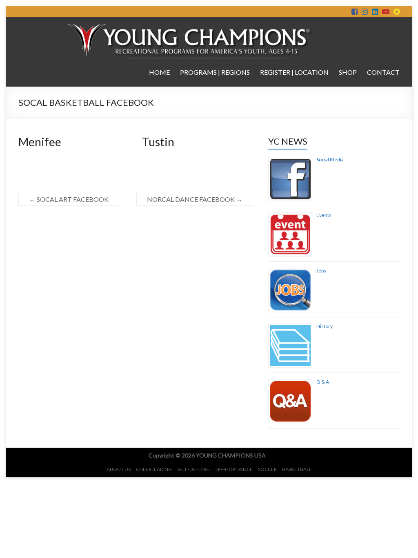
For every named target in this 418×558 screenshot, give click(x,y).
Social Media (330, 159)
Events (323, 215)
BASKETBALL (296, 469)
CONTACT (383, 72)
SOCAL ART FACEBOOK (69, 199)
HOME (159, 72)
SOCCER (267, 469)
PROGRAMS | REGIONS (215, 72)
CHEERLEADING (154, 469)
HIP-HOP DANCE (234, 469)
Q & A (322, 382)
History (324, 326)
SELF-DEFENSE (193, 469)
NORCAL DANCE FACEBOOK (194, 199)
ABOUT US (119, 469)
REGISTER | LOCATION (294, 72)
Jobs (321, 271)
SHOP (348, 72)
